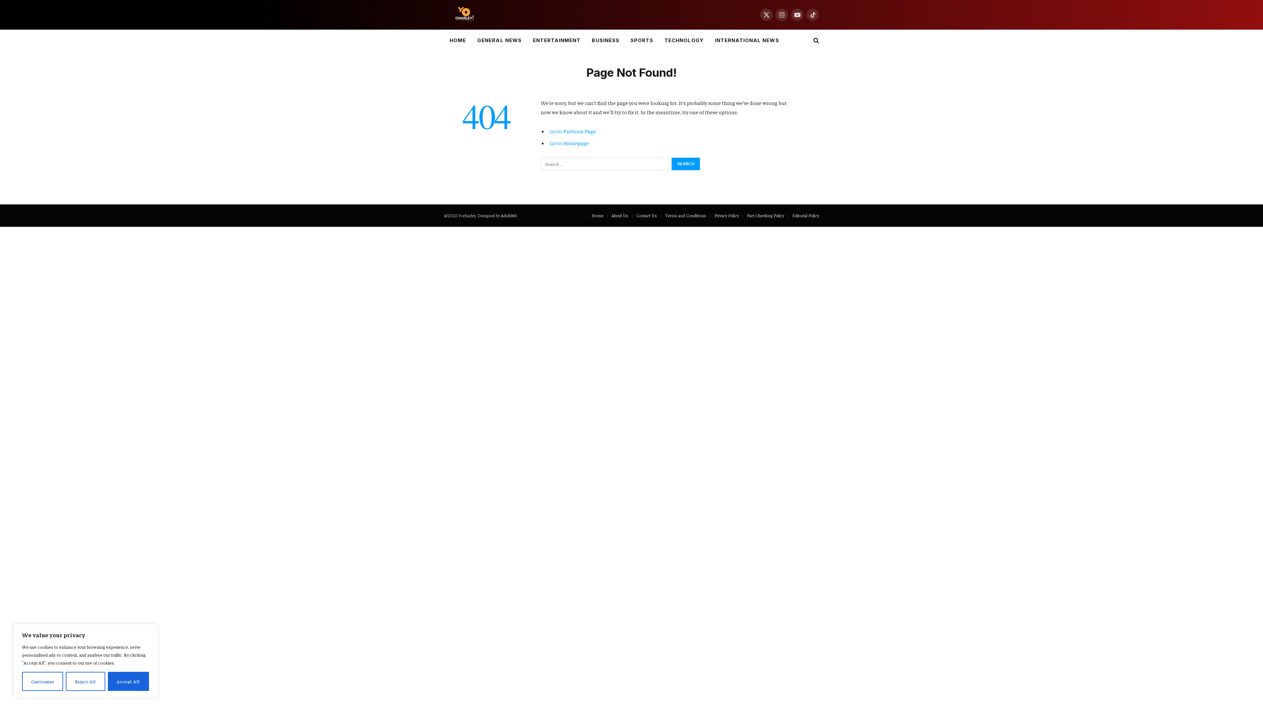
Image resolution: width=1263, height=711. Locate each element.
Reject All (85, 681)
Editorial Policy (805, 215)
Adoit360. (509, 215)
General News (499, 40)
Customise (42, 681)
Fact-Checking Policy (765, 215)
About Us (619, 215)
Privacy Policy (726, 215)
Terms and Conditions (685, 215)
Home (458, 40)
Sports (642, 40)
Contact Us (646, 215)
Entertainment (557, 40)
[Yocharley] (464, 15)
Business (605, 40)
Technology (684, 40)
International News (747, 40)
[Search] (815, 40)
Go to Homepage (569, 143)
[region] (85, 661)
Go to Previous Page (573, 131)
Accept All (128, 681)
